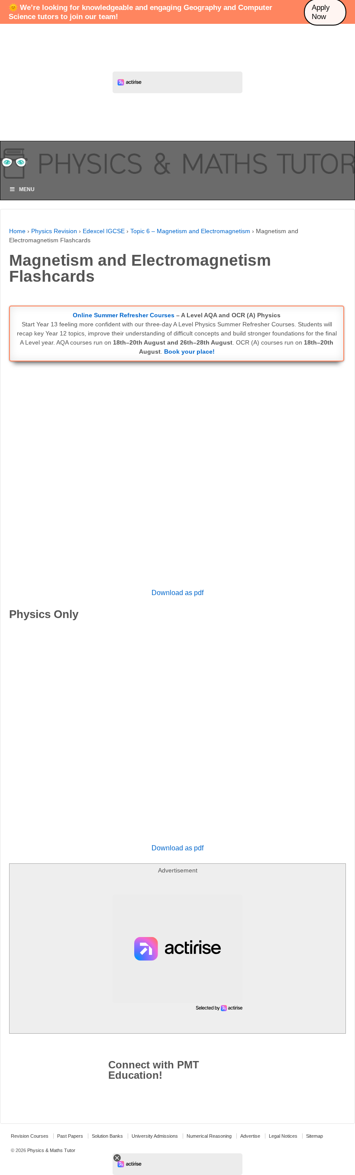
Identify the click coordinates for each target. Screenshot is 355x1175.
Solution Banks (107, 1136)
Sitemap (314, 1136)
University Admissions (155, 1136)
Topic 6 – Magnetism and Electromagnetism (190, 231)
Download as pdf (177, 592)
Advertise (250, 1136)
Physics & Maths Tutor (50, 1150)
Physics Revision (54, 231)
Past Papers (70, 1136)
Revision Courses (29, 1136)
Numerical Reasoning (209, 1136)
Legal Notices (283, 1136)
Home (17, 231)
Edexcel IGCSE (104, 231)
